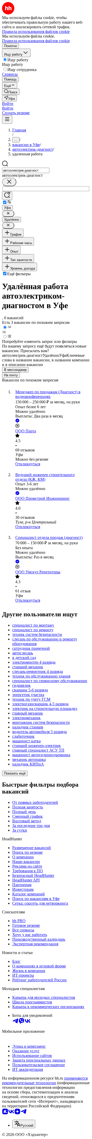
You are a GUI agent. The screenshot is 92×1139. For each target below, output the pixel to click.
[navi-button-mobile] (7, 119)
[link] (10, 91)
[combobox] (25, 170)
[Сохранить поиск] (7, 195)
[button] (7, 103)
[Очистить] (9, 182)
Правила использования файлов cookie (36, 41)
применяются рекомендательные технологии (45, 1080)
